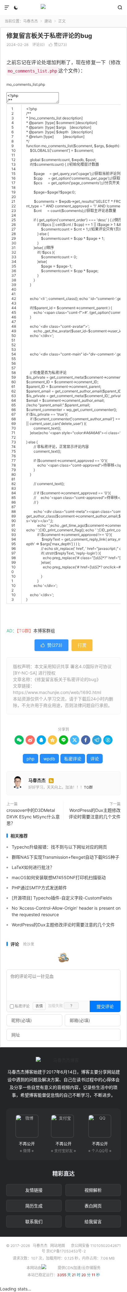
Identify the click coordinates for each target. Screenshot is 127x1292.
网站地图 (57, 1245)
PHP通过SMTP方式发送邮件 (39, 887)
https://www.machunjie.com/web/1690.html (57, 692)
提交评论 (105, 1006)
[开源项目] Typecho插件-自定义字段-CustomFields (62, 897)
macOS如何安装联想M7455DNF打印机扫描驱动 (59, 877)
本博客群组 (44, 630)
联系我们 (34, 1221)
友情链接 (34, 1190)
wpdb (49, 758)
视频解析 (93, 1190)
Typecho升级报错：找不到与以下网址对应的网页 (59, 847)
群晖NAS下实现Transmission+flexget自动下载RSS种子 (65, 857)
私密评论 (72, 758)
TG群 (88, 787)
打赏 (82, 645)
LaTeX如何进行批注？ (33, 867)
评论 (94, 758)
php (31, 758)
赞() (58, 44)
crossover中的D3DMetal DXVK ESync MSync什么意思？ (33, 817)
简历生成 (34, 1205)
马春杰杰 (63, 7)
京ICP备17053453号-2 (66, 1251)
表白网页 (93, 1205)
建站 (48, 21)
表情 (39, 1006)
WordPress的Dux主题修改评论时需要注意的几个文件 (95, 813)
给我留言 (93, 1221)
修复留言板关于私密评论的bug (49, 35)
